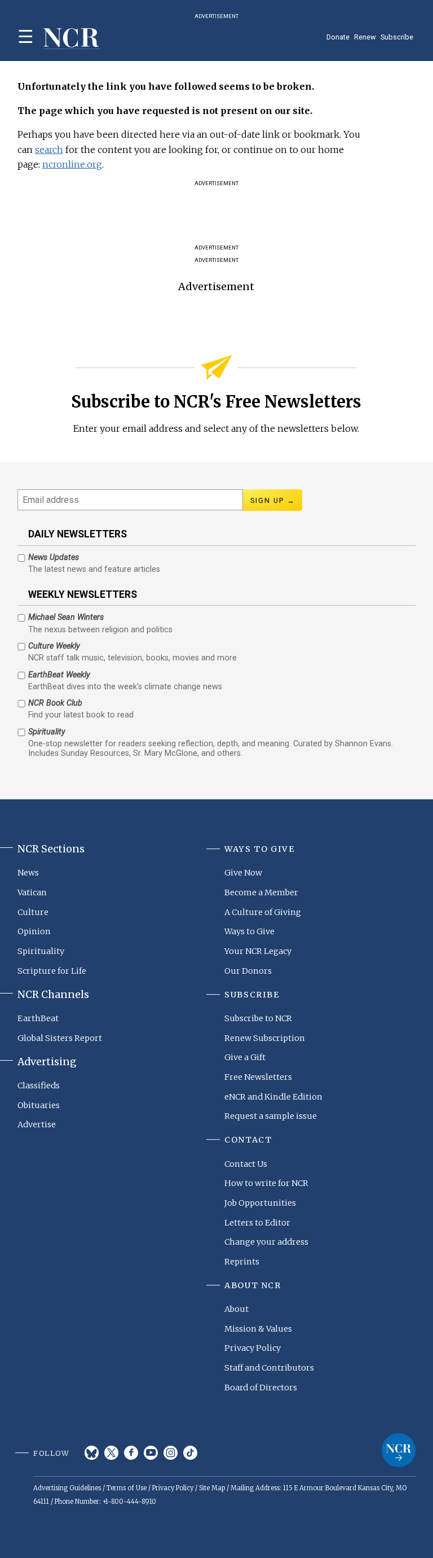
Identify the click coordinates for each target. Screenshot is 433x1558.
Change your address (266, 1242)
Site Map (212, 1488)
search (49, 149)
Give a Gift (245, 1057)
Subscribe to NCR (258, 1018)
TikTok (190, 1453)
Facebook (131, 1453)
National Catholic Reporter (399, 1450)
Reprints (241, 1262)
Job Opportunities (260, 1203)
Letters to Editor (257, 1223)
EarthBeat (38, 1018)
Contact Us (245, 1164)
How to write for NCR (266, 1183)
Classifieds (38, 1085)
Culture (32, 912)
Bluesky (92, 1453)
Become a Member (261, 892)
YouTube (151, 1453)
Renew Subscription (264, 1038)
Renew (365, 37)
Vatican (32, 892)
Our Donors (248, 971)
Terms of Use (127, 1488)
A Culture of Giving (262, 912)
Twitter (111, 1453)
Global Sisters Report (59, 1038)
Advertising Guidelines (67, 1488)
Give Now (243, 873)
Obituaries (38, 1105)
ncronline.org (72, 164)
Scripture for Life (51, 971)
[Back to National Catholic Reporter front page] (71, 38)
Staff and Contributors (269, 1368)
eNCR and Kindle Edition (273, 1097)
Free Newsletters (258, 1077)
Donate (338, 37)
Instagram (171, 1453)
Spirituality (40, 951)
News (28, 873)
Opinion (34, 931)
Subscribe (397, 37)
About (236, 1309)
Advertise (36, 1124)
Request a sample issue (270, 1116)
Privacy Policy (252, 1348)
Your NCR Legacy (257, 951)
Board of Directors (260, 1387)
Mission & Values (258, 1329)
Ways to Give (249, 931)
